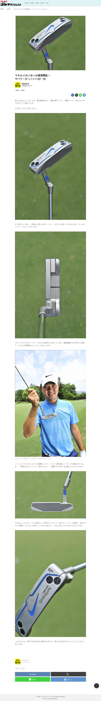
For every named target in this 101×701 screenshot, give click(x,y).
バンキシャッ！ (27, 86)
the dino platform (53, 698)
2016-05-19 (25, 84)
